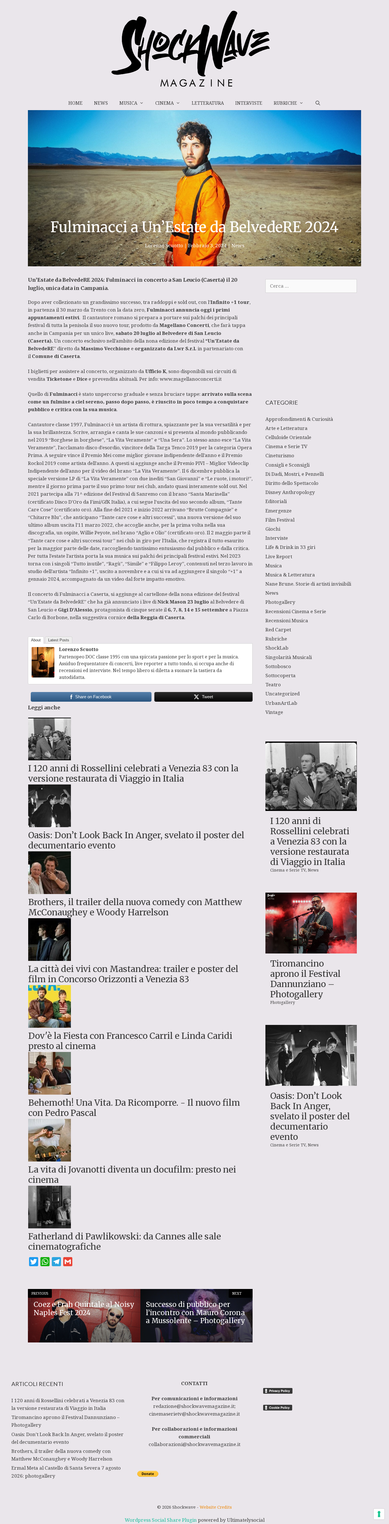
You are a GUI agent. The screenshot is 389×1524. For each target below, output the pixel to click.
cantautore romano (110, 317)
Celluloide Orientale (288, 437)
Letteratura (208, 103)
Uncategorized (282, 693)
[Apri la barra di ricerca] (317, 103)
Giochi (272, 529)
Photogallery (280, 602)
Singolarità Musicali (288, 657)
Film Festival (279, 519)
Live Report (278, 556)
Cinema (164, 103)
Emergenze (278, 510)
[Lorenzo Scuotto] (43, 675)
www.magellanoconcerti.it (191, 379)
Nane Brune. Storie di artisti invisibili (308, 583)
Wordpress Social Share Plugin (161, 1520)
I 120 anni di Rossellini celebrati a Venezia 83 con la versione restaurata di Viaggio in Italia (309, 841)
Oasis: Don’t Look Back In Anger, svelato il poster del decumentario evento (310, 1116)
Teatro (273, 684)
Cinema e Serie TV (286, 446)
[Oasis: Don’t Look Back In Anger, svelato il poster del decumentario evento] (311, 1081)
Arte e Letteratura (286, 428)
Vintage (274, 712)
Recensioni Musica (286, 620)
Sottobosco (278, 666)
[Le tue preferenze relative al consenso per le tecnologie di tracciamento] (379, 1514)
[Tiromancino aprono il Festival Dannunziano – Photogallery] (311, 949)
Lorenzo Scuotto (78, 649)
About (36, 640)
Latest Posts (58, 640)
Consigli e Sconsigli (287, 465)
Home (75, 103)
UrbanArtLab (281, 703)
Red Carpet (278, 629)
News (101, 103)
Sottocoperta (280, 675)
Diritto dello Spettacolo (291, 483)
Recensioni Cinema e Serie (295, 611)
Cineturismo (279, 455)
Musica (128, 103)
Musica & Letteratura (290, 574)
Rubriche (285, 103)
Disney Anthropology (290, 492)
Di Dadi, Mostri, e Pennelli (294, 474)
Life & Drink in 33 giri (290, 547)
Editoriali (276, 501)
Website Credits (216, 1507)
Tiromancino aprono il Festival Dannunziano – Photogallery (305, 979)
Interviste (248, 103)
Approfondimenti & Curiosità (299, 419)
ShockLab (276, 647)
